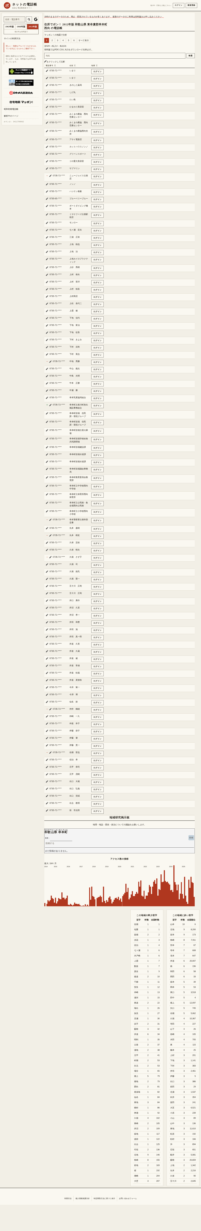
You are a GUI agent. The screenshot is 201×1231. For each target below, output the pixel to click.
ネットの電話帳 (24, 4)
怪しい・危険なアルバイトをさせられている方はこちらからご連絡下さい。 (21, 47)
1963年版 (9, 27)
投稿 (191, 838)
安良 (136, 987)
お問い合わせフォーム (128, 1198)
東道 (136, 1003)
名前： (47, 838)
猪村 (136, 1108)
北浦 (172, 1092)
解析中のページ (11, 116)
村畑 (136, 1060)
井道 (172, 961)
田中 (172, 998)
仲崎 (136, 992)
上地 (172, 1165)
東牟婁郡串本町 (97, 24)
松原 (172, 1134)
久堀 (172, 1018)
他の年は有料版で (21, 32)
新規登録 (191, 5)
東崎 (136, 1123)
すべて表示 (83, 40)
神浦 (136, 1113)
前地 (136, 1165)
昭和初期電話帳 (11, 109)
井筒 (172, 1071)
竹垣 (136, 1150)
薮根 (172, 1160)
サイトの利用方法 (12, 38)
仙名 (136, 1097)
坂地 (136, 1134)
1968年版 (21, 27)
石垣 (172, 1150)
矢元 (136, 1066)
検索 (191, 55)
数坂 (136, 966)
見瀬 (136, 1018)
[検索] (29, 19)
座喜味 (137, 1092)
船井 (172, 1155)
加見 (136, 1013)
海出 (136, 1008)
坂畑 (136, 935)
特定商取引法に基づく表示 (104, 1198)
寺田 (172, 1024)
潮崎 (136, 1176)
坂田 (172, 1102)
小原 (172, 1113)
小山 (172, 1118)
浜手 (136, 1024)
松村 (172, 1139)
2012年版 (68, 24)
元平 (136, 1055)
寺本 (172, 950)
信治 (136, 945)
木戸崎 (137, 956)
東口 (172, 992)
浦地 (136, 1050)
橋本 (172, 1050)
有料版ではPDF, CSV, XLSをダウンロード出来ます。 (68, 49)
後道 (136, 977)
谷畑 (172, 1013)
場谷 (136, 1071)
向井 (172, 1097)
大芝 (172, 1108)
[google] (36, 19)
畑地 (136, 1081)
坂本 (172, 982)
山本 (172, 924)
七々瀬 (137, 950)
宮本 (172, 945)
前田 (172, 1087)
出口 (172, 1081)
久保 (172, 1176)
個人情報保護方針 (82, 1198)
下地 (172, 1060)
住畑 (136, 924)
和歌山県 (80, 24)
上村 (172, 1055)
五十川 (173, 1181)
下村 (172, 1066)
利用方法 (68, 1198)
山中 (172, 1123)
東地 (172, 1128)
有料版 (138, 16)
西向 (136, 1087)
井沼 (136, 1128)
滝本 (172, 956)
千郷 (136, 982)
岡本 (172, 987)
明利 (136, 1039)
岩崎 (172, 1034)
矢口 (172, 1008)
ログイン (178, 5)
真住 (136, 971)
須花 (136, 940)
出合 (136, 1144)
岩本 (172, 935)
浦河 (136, 998)
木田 (172, 1039)
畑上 (172, 1003)
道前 (136, 1139)
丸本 (172, 1170)
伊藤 (172, 1076)
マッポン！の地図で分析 (55, 35)
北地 (172, 929)
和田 (172, 971)
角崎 (172, 940)
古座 (136, 1045)
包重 (136, 929)
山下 (172, 1029)
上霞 (136, 961)
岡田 (172, 977)
